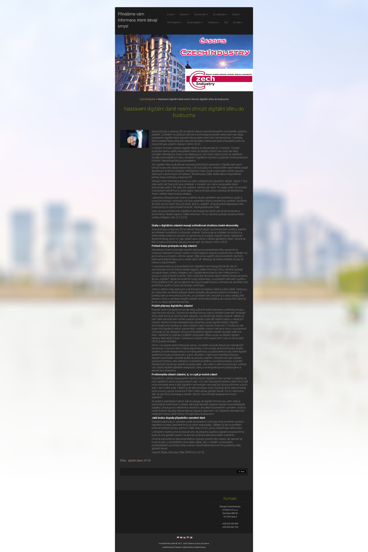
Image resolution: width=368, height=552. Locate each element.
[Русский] (188, 537)
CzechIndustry (147, 99)
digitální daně (135, 460)
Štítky (123, 460)
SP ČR (147, 460)
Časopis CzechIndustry (184, 547)
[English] (181, 537)
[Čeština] (178, 537)
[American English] (191, 537)
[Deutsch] (184, 537)
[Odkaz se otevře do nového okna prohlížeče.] (134, 138)
